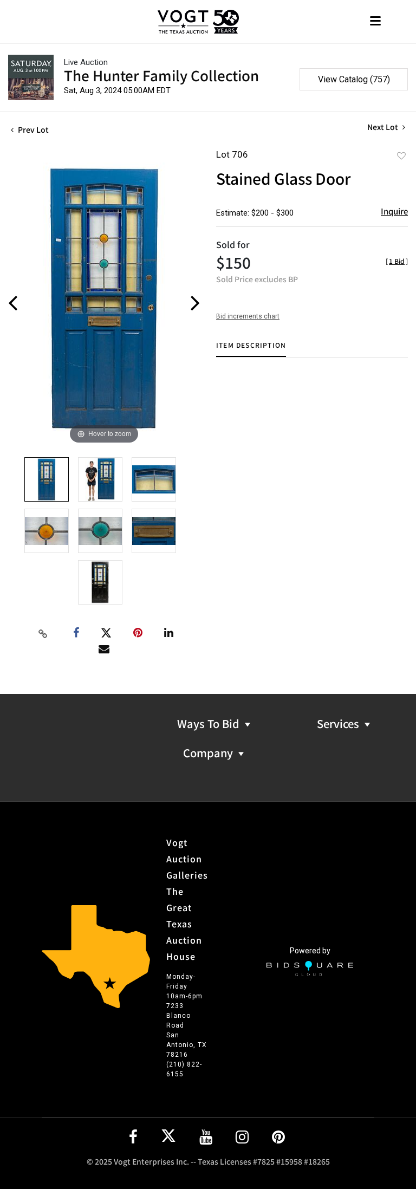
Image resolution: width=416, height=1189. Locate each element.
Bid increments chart (248, 316)
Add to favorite (401, 155)
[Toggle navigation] (375, 22)
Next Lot (383, 127)
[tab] (251, 349)
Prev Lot (32, 129)
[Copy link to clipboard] (43, 633)
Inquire (394, 211)
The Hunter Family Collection (161, 75)
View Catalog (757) (354, 79)
